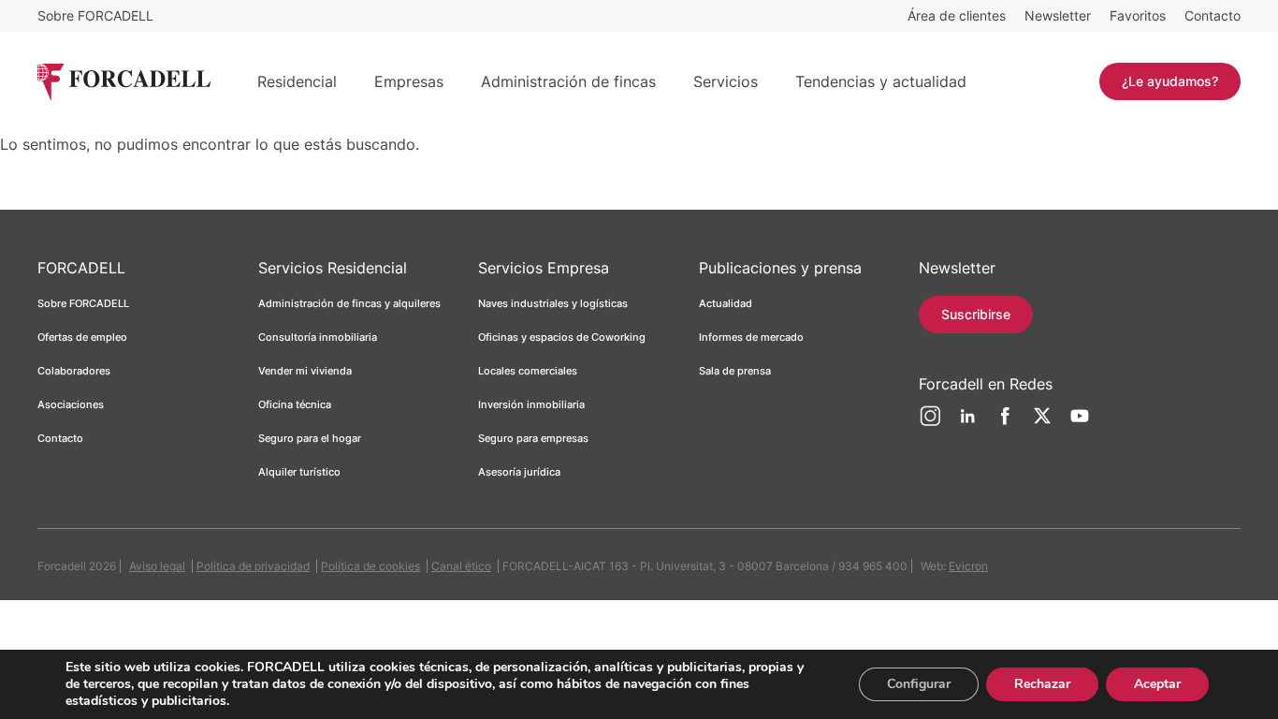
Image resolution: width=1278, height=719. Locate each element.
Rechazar (1042, 684)
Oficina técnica (294, 404)
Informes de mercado (751, 337)
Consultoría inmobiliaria (317, 337)
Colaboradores (73, 370)
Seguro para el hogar (309, 438)
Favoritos (1138, 15)
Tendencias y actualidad (880, 81)
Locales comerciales (527, 370)
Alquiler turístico (299, 471)
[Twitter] (1042, 423)
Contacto (1212, 15)
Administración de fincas (568, 81)
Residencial (297, 81)
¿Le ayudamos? (1170, 81)
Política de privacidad (253, 566)
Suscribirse (975, 314)
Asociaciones (70, 404)
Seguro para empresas (533, 438)
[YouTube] (1079, 423)
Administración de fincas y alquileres (349, 303)
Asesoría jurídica (519, 471)
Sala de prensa (735, 370)
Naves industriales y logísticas (553, 303)
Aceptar (1157, 684)
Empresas (408, 81)
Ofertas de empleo (82, 337)
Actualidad (725, 303)
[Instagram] (930, 423)
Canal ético (461, 566)
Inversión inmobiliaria (531, 404)
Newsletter (1057, 15)
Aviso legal (157, 566)
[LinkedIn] (967, 423)
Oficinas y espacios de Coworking (562, 337)
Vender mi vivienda (305, 370)
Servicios (725, 81)
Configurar (919, 684)
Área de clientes (957, 15)
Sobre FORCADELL (95, 15)
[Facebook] (1005, 423)
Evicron (968, 566)
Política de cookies (370, 566)
